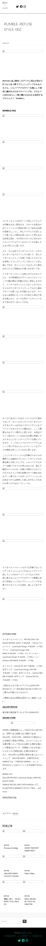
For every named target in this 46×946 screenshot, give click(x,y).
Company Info (10, 936)
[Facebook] (21, 7)
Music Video (30, 873)
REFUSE (15, 813)
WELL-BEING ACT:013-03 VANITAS (30, 901)
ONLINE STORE (9, 717)
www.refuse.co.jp (9, 797)
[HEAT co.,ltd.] (4, 7)
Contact (24, 936)
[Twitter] (17, 7)
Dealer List (37, 936)
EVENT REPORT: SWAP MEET (32, 849)
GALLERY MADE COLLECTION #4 (11, 874)
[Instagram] (24, 7)
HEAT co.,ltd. (26, 933)
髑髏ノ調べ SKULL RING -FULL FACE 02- (12, 901)
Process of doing (11, 848)
